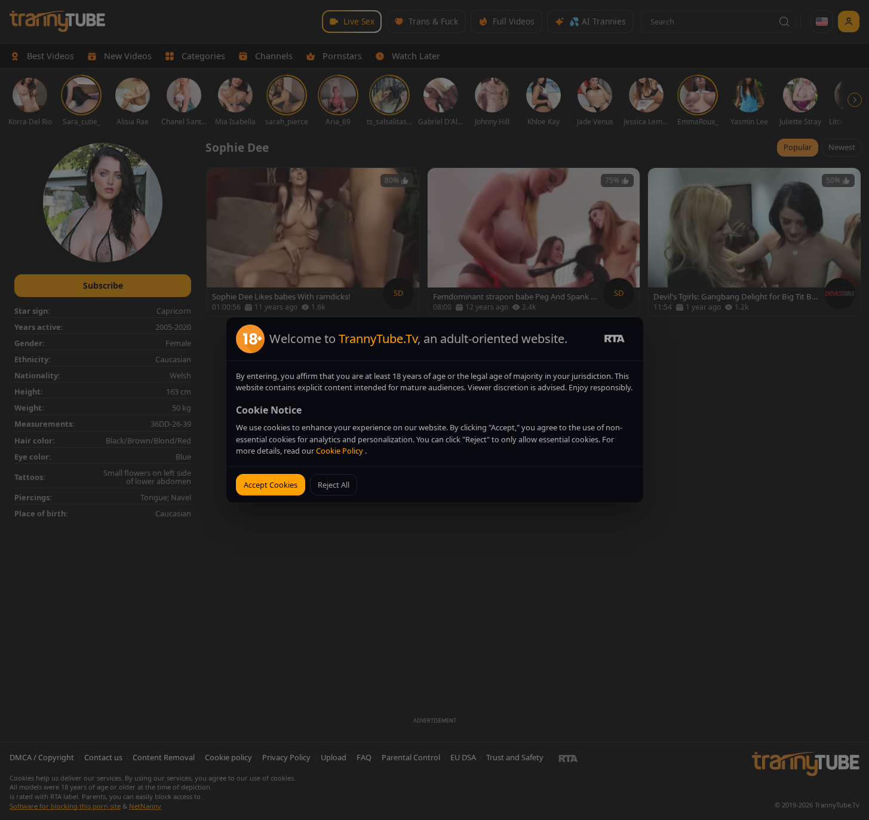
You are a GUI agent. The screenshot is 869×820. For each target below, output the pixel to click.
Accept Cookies (270, 484)
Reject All (333, 484)
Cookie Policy (340, 450)
